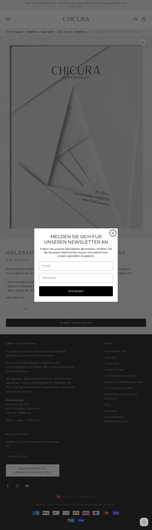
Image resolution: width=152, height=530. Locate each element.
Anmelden (76, 291)
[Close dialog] (113, 233)
